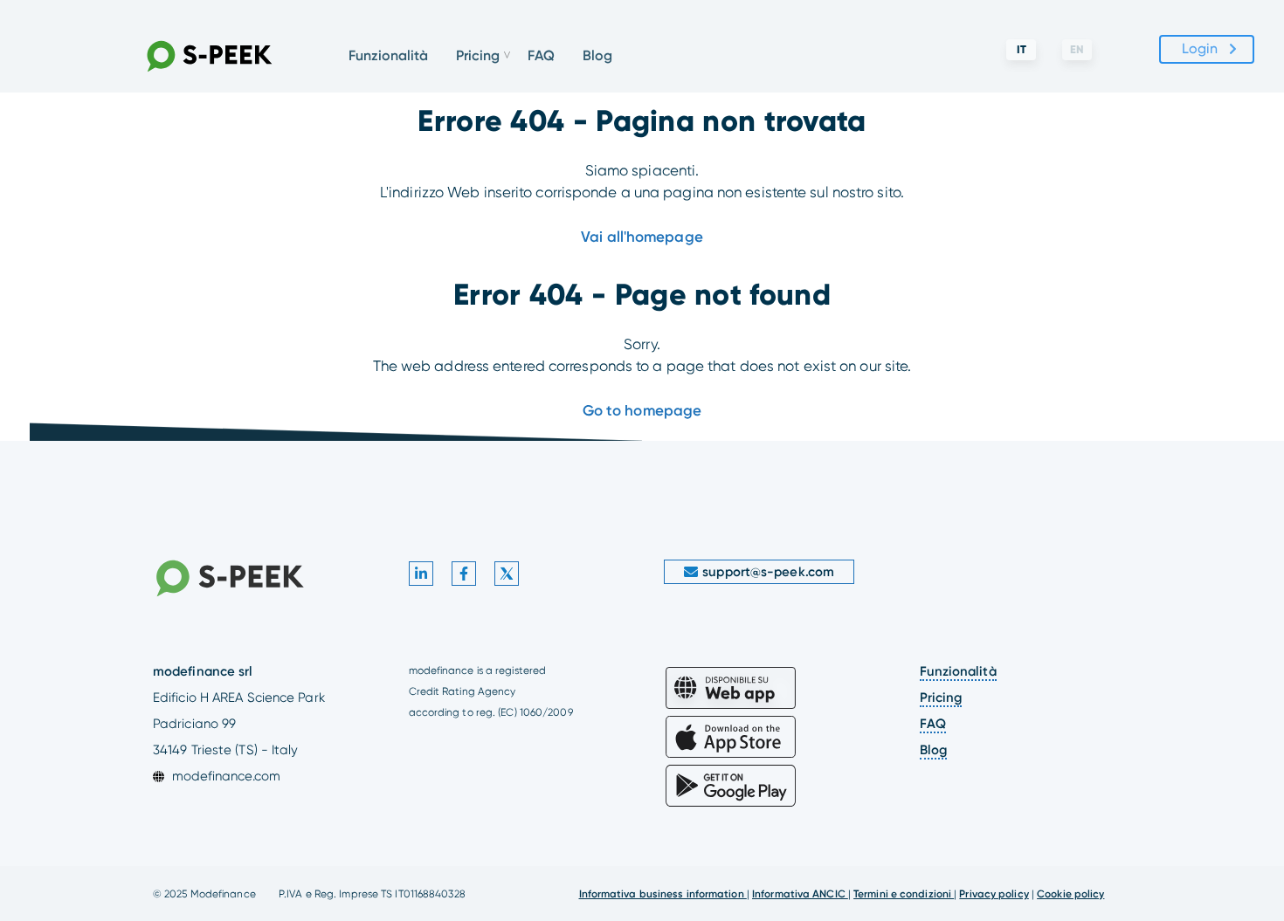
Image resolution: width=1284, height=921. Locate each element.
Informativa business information (663, 894)
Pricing (941, 697)
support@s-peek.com (768, 572)
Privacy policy (993, 894)
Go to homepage (642, 410)
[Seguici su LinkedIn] (421, 573)
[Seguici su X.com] (506, 573)
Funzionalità (388, 55)
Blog (597, 55)
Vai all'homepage (642, 236)
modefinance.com (226, 776)
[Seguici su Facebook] (464, 573)
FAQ (541, 55)
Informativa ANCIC (800, 894)
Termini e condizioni (903, 894)
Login (1200, 48)
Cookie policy (1070, 894)
